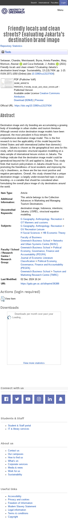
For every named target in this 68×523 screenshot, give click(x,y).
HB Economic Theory (54, 232)
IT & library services (18, 428)
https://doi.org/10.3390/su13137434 (33, 105)
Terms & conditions (18, 513)
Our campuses (15, 454)
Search (34, 3)
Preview (39, 100)
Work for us (14, 471)
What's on (13, 461)
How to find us (15, 457)
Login (63, 3)
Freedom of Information (20, 503)
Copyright (13, 516)
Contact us (13, 450)
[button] (3, 299)
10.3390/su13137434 (42, 73)
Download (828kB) (23, 100)
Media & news (15, 467)
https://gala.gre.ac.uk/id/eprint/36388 (40, 283)
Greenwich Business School (35, 240)
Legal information (17, 509)
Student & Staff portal (19, 425)
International (44, 3)
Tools (7, 52)
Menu (60, 10)
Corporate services (18, 464)
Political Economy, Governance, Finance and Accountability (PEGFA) (41, 251)
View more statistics (34, 363)
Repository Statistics (11, 46)
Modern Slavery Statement (22, 506)
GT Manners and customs (34, 222)
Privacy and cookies (18, 499)
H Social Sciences (30, 232)
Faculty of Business (31, 237)
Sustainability (15, 474)
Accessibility (14, 496)
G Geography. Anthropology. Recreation (41, 219)
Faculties (54, 3)
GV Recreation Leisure (32, 229)
